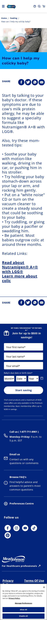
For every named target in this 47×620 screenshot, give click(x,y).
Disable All (23, 616)
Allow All (23, 609)
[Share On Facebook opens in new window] (21, 82)
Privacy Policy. (14, 598)
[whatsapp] (34, 82)
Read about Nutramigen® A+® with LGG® (20, 267)
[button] (3, 6)
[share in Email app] (41, 82)
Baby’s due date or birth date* (18, 373)
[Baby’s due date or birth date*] (41, 378)
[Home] (11, 6)
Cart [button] (43, 6)
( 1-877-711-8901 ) (28, 431)
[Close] (44, 587)
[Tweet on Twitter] (28, 82)
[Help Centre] (34, 6)
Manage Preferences (23, 603)
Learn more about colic (19, 278)
